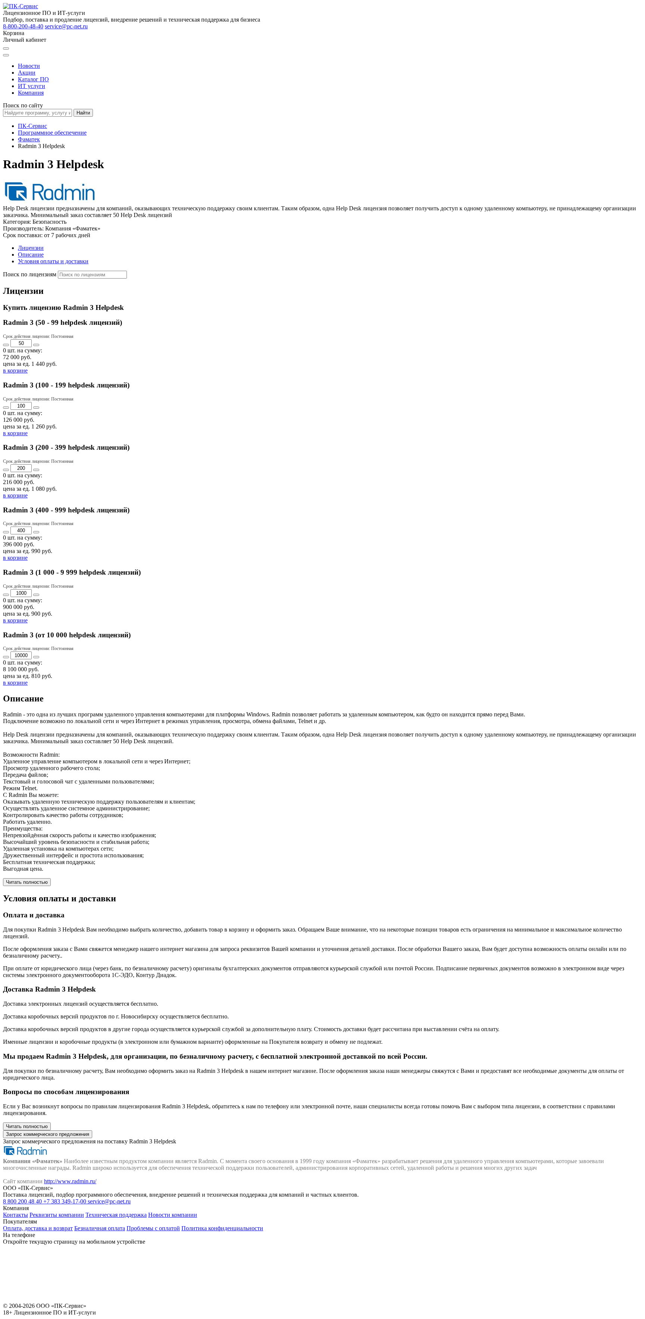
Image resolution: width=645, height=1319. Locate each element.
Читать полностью (27, 882)
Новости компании (172, 1215)
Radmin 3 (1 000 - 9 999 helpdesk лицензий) (72, 572)
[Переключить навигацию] (6, 55)
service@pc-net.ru (66, 26)
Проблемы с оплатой (153, 1228)
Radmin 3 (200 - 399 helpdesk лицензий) (66, 447)
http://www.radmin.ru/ (70, 1181)
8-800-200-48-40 (23, 26)
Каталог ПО (33, 79)
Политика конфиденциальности (222, 1228)
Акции (26, 72)
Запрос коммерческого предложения (47, 1134)
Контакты (15, 1215)
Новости (29, 66)
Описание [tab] (31, 254)
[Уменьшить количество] (6, 345)
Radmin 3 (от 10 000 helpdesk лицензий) (67, 635)
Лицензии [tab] (31, 248)
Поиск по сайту (23, 105)
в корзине (15, 370)
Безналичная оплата (99, 1228)
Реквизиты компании (56, 1215)
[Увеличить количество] (36, 345)
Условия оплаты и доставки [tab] (53, 261)
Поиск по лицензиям (29, 274)
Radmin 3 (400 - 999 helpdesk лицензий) (66, 510)
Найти (83, 113)
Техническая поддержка (116, 1215)
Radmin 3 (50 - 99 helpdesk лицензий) (62, 322)
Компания (31, 92)
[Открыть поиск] (6, 48)
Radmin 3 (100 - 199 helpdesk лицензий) (66, 385)
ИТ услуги (31, 86)
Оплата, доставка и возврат (38, 1228)
